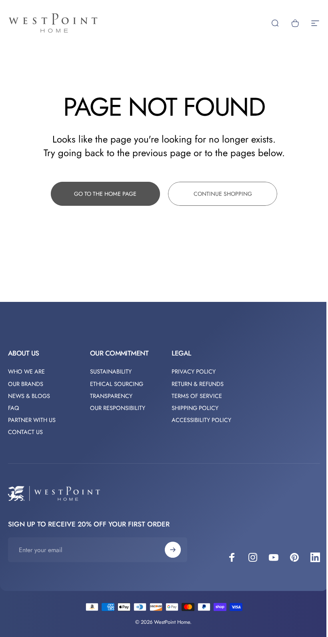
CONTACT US (25, 432)
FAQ (13, 408)
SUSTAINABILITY (111, 371)
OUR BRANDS (25, 384)
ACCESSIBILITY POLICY (201, 420)
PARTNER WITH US (32, 420)
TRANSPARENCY (111, 396)
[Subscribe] (173, 550)
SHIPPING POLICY (195, 408)
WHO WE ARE (26, 371)
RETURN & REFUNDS (198, 384)
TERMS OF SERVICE (197, 396)
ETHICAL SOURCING (116, 384)
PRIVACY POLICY (194, 371)
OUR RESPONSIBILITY (117, 408)
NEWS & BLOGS (29, 396)
